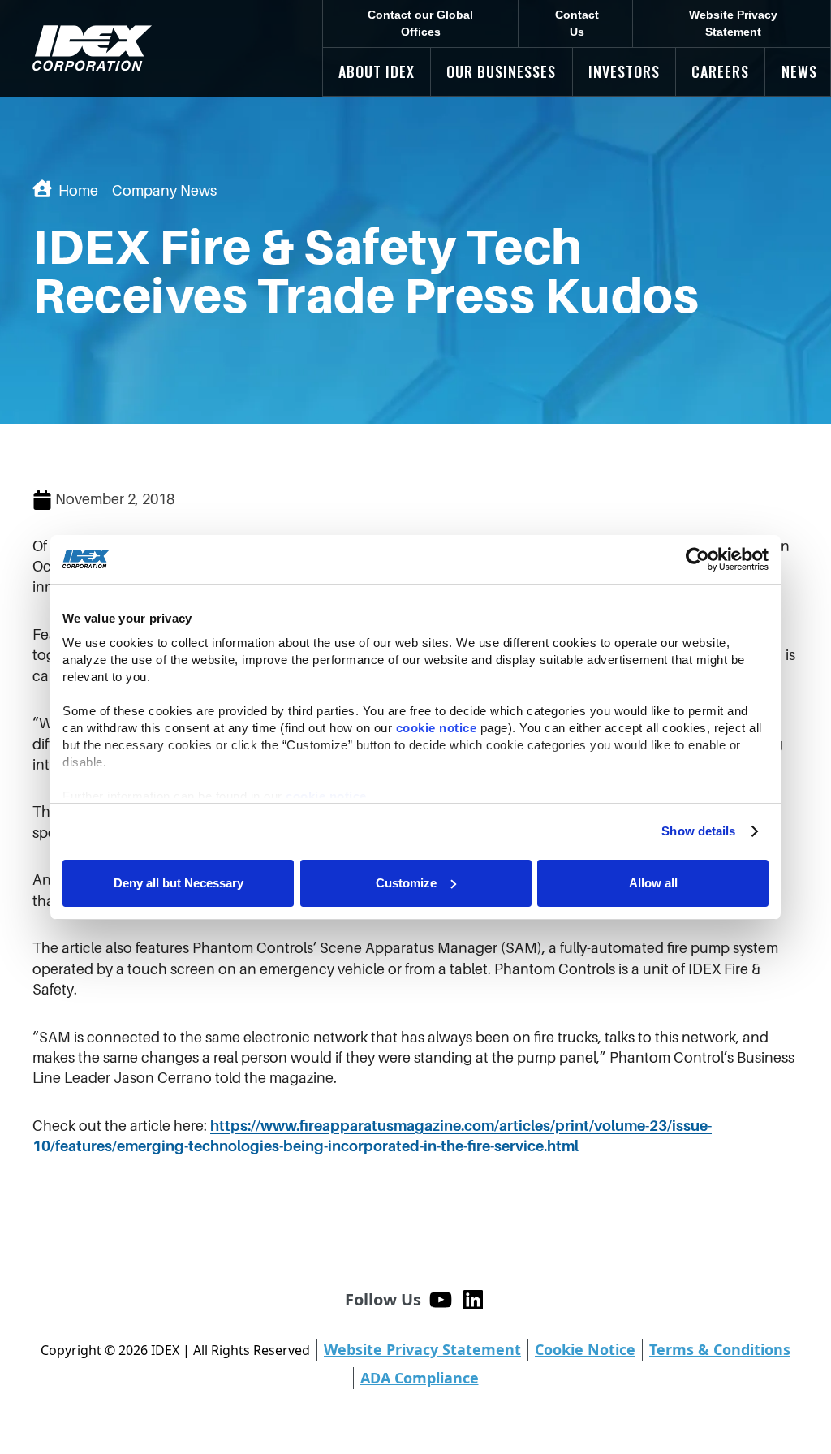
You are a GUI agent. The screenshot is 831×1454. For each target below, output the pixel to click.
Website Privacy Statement (733, 23)
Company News (164, 191)
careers (720, 71)
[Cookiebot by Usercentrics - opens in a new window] (697, 559)
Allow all (653, 883)
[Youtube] (441, 1300)
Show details (698, 831)
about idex (376, 71)
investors (624, 71)
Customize (406, 883)
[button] (376, 72)
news (799, 71)
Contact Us (577, 23)
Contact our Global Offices (420, 23)
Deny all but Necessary (178, 883)
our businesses (501, 71)
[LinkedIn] (473, 1300)
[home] (92, 48)
